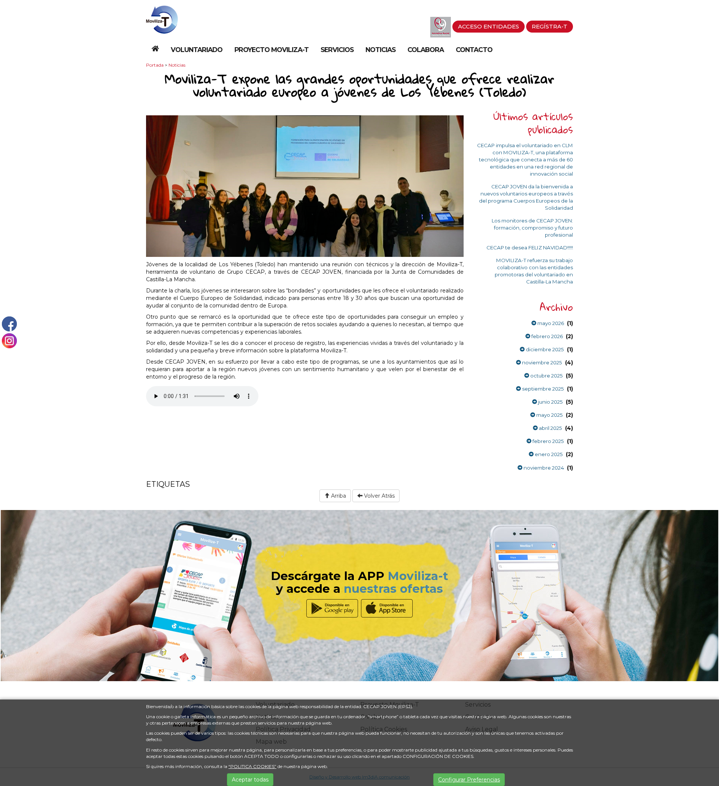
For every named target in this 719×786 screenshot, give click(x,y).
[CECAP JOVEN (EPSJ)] (162, 19)
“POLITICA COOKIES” (252, 766)
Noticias (380, 50)
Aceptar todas (250, 779)
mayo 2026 (550, 323)
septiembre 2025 (542, 389)
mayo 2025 (549, 415)
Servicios (337, 50)
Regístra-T (549, 26)
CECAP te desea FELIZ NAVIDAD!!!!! (529, 248)
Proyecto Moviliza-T (271, 50)
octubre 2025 (546, 376)
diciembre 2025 (544, 349)
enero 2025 (548, 454)
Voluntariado (196, 50)
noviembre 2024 (543, 468)
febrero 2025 (547, 441)
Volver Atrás (378, 495)
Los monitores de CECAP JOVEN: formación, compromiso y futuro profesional (532, 228)
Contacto (474, 50)
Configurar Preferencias (469, 779)
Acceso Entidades (488, 26)
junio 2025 (550, 402)
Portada (155, 65)
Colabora (425, 50)
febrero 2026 (546, 336)
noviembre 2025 (541, 362)
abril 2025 (550, 428)
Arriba (338, 495)
